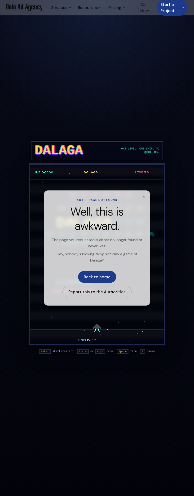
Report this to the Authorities (97, 291)
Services (59, 7)
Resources (88, 7)
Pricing (114, 7)
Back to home (97, 277)
